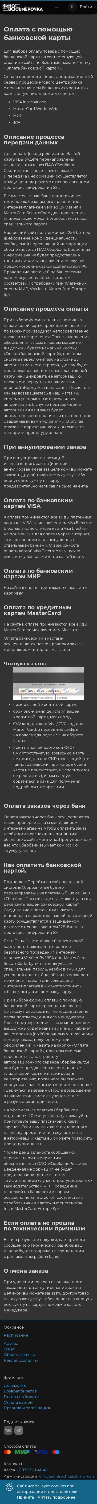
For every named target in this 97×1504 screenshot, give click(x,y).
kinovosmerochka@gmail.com (67, 1476)
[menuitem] (56, 7)
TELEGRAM (18, 1430)
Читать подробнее (56, 1497)
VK (8, 1430)
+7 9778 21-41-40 (32, 1470)
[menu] (54, 7)
